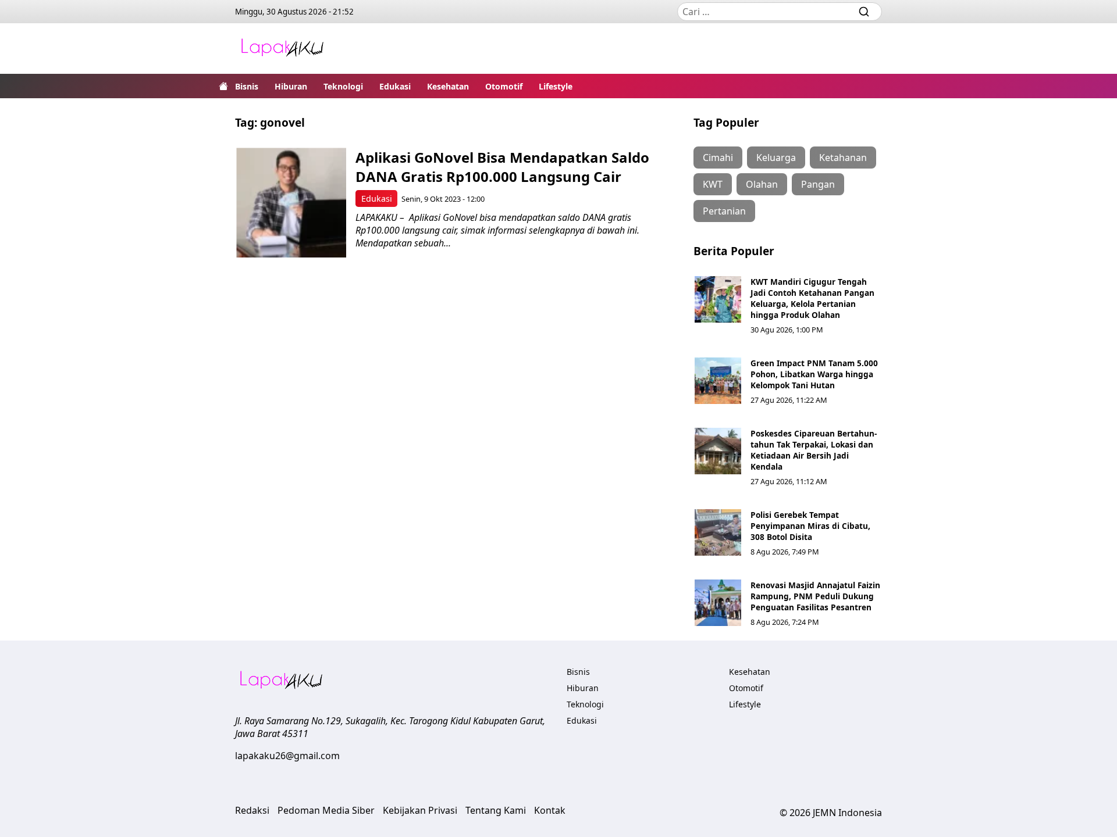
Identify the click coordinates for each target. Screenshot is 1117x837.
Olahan (762, 184)
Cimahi (718, 157)
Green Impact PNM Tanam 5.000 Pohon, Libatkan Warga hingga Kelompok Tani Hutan (814, 374)
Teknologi (343, 86)
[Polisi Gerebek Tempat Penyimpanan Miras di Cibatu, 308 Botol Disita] (718, 532)
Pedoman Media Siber (326, 810)
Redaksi (252, 810)
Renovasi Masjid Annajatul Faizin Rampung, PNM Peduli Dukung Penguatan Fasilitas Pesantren (815, 596)
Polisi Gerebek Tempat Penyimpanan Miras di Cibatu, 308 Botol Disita (810, 525)
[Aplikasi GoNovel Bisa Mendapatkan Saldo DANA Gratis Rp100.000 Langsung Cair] (291, 202)
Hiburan (291, 86)
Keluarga (776, 157)
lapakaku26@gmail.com (287, 755)
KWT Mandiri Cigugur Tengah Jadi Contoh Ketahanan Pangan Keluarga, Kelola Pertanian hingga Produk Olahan (812, 298)
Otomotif (503, 86)
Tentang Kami (495, 810)
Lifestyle (555, 86)
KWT (713, 184)
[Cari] (864, 11)
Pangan (818, 184)
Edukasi (395, 86)
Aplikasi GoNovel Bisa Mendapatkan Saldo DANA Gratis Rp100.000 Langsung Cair (502, 167)
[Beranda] (223, 86)
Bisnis (246, 86)
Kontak (549, 810)
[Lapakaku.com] (282, 49)
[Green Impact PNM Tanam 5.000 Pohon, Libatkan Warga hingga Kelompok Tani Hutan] (718, 380)
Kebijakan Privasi (420, 810)
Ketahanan (843, 157)
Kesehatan (448, 86)
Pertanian (724, 211)
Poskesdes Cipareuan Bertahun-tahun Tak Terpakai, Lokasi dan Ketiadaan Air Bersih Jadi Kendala (813, 450)
